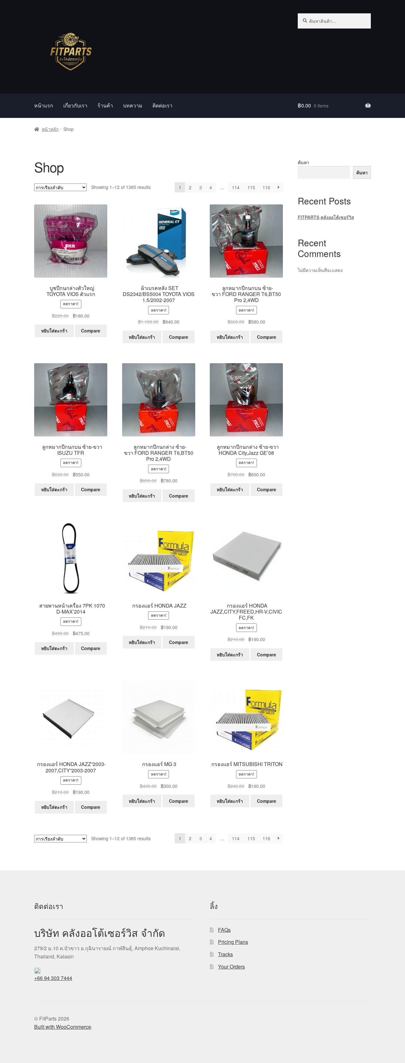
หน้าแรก (43, 105)
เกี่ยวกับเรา (75, 105)
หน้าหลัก (50, 129)
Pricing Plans (233, 941)
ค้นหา (303, 162)
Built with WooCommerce (62, 1026)
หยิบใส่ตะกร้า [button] (54, 330)
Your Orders (231, 966)
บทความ (132, 105)
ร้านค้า (105, 105)
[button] (114, 943)
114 (236, 187)
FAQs (224, 929)
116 (266, 187)
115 (251, 187)
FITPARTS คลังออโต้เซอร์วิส (326, 217)
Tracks (225, 954)
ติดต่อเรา (162, 105)
